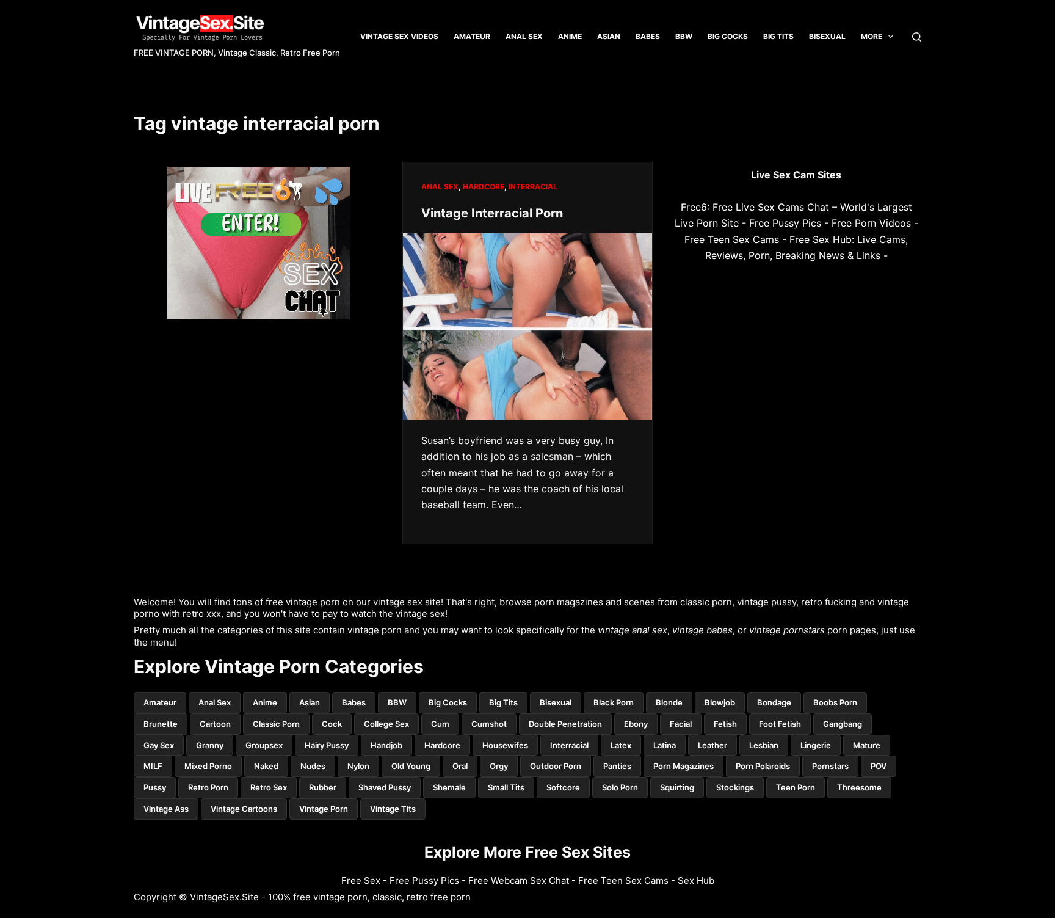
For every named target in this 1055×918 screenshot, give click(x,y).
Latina (664, 745)
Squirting (677, 787)
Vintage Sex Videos (399, 36)
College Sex (386, 724)
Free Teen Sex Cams (731, 239)
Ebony (636, 724)
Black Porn (613, 702)
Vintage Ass (166, 809)
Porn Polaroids (763, 766)
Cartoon (215, 724)
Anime (570, 36)
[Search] (916, 37)
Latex (621, 745)
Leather (712, 745)
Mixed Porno (208, 766)
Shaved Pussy (384, 787)
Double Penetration (565, 724)
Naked (266, 766)
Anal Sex (524, 36)
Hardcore (483, 186)
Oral (460, 766)
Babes (648, 36)
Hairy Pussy (327, 745)
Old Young (410, 766)
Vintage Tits (393, 809)
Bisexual (827, 36)
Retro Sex (268, 787)
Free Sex (360, 880)
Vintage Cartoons (244, 809)
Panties (617, 766)
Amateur (472, 36)
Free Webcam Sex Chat (518, 880)
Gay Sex (158, 745)
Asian (608, 36)
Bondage (774, 702)
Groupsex (264, 745)
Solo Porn (620, 787)
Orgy (499, 766)
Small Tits (506, 787)
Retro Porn (208, 787)
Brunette (160, 724)
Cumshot (489, 724)
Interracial (569, 745)
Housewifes (505, 745)
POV (878, 766)
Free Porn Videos (871, 223)
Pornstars (830, 766)
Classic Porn (276, 724)
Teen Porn (795, 787)
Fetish (725, 724)
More (871, 36)
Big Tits (503, 702)
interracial (533, 186)
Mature (866, 745)
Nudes (312, 766)
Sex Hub (696, 880)
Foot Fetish (780, 724)
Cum (440, 724)
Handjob (386, 745)
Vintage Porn (323, 809)
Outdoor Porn (555, 766)
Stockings (735, 787)
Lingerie (815, 745)
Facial (681, 724)
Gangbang (842, 724)
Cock (332, 724)
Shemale (449, 787)
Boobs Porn (835, 702)
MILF (152, 766)
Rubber (322, 787)
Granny (209, 745)
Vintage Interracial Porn (492, 213)
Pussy (154, 787)
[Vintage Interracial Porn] (527, 326)
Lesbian (763, 745)
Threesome (859, 787)
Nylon (358, 766)
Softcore (563, 787)
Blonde (669, 702)
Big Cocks (728, 36)
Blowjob (720, 702)
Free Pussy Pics (785, 223)
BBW (683, 36)
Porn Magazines (683, 766)
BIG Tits (778, 36)
